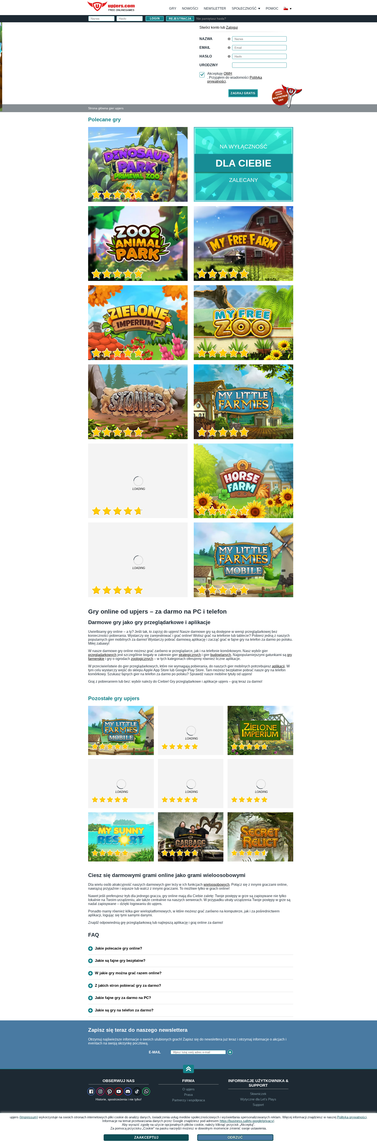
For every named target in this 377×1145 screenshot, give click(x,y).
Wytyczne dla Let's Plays (258, 1099)
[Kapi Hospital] (191, 783)
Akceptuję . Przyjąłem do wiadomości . (234, 77)
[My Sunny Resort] (121, 836)
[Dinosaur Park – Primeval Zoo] (138, 164)
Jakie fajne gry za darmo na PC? (123, 998)
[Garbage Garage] (191, 836)
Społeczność (244, 8)
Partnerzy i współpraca (188, 1100)
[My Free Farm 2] (138, 481)
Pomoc (272, 8)
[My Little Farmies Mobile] (243, 559)
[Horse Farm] (243, 481)
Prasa (188, 1094)
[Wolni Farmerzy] (243, 243)
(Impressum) (28, 1117)
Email (204, 47)
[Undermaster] (260, 783)
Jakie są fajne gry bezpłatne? (120, 961)
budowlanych (220, 655)
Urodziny (208, 65)
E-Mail (155, 1052)
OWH (228, 73)
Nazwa (205, 39)
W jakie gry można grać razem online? (128, 973)
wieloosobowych (217, 884)
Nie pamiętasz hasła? (211, 18)
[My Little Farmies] (243, 401)
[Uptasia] (191, 730)
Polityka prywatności (352, 1117)
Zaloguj (232, 27)
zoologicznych (142, 659)
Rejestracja (180, 18)
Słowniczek (258, 1094)
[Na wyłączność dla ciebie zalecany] (243, 164)
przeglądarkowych (102, 655)
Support (258, 1105)
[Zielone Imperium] (260, 730)
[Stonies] (138, 401)
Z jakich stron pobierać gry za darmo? (128, 985)
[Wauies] (121, 783)
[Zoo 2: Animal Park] (1, 66)
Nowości (190, 8)
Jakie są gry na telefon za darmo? (124, 1010)
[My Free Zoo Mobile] (138, 559)
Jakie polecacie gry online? (118, 948)
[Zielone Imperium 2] (138, 322)
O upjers (188, 1089)
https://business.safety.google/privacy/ (247, 1121)
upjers (111, 6)
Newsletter (215, 8)
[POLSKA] (287, 9)
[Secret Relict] (260, 836)
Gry (172, 8)
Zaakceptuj (146, 1137)
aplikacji (278, 666)
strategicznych (190, 655)
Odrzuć (235, 1137)
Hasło (205, 56)
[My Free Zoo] (243, 322)
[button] (188, 1069)
